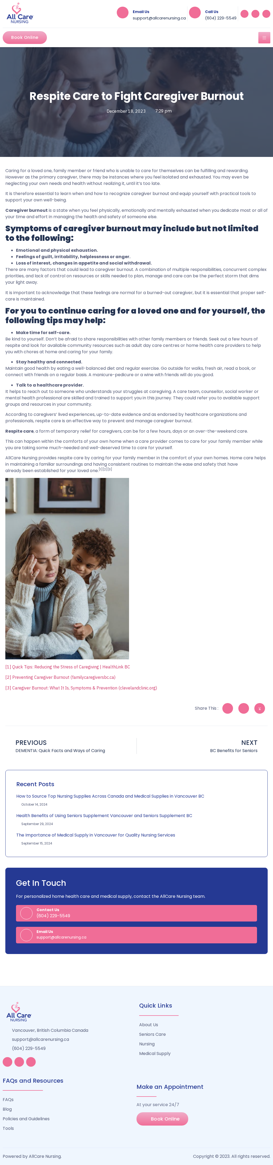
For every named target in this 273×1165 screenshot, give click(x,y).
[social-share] (227, 708)
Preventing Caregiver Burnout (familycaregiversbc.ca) (63, 677)
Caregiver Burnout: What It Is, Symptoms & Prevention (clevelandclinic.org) (84, 688)
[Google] (266, 14)
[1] (8, 666)
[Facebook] (244, 14)
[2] (8, 677)
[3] (8, 688)
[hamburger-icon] (264, 37)
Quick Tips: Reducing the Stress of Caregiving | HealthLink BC (71, 666)
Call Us (211, 11)
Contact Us (48, 909)
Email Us (141, 11)
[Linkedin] (255, 14)
